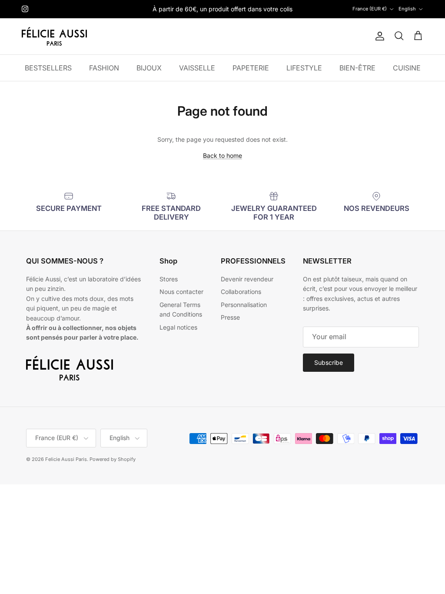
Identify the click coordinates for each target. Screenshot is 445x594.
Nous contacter (181, 291)
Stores (168, 279)
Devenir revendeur (247, 279)
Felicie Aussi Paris (66, 459)
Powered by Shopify (113, 459)
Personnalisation (244, 304)
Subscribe (328, 362)
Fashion (104, 67)
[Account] (378, 36)
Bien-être (357, 67)
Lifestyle (304, 67)
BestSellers (48, 67)
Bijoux (149, 67)
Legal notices (178, 327)
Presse (230, 317)
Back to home (222, 155)
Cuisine (407, 67)
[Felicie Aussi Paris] (54, 36)
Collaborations (241, 291)
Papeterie (250, 67)
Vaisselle (197, 67)
